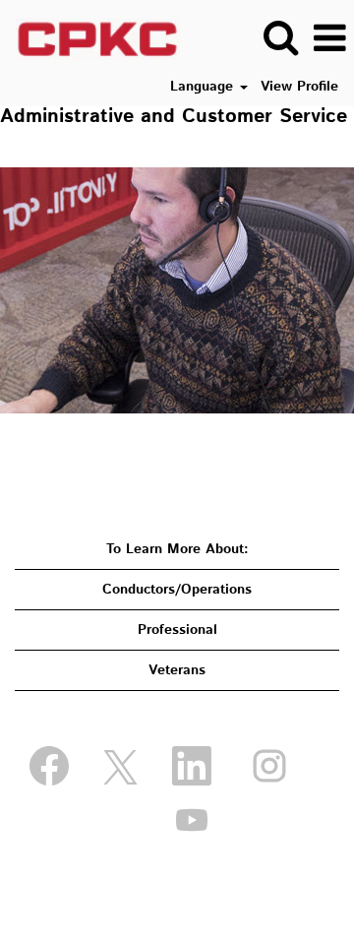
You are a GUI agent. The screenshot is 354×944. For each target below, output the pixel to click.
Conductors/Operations (177, 589)
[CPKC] (90, 38)
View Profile (299, 86)
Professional (177, 630)
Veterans (177, 670)
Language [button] (204, 86)
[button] (329, 38)
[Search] (280, 37)
